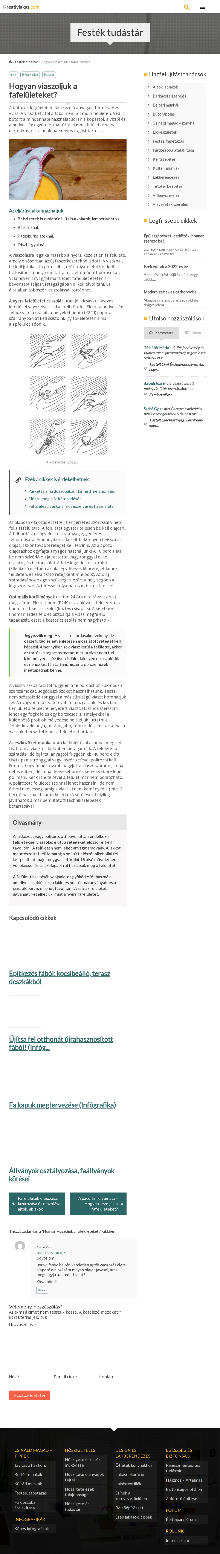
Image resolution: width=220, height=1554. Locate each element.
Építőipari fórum (181, 1519)
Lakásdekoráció (129, 1474)
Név (14, 1377)
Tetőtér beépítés (167, 186)
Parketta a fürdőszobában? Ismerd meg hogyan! (72, 491)
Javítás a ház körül (30, 1465)
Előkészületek (165, 132)
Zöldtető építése (181, 1498)
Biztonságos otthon (184, 1489)
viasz (50, 75)
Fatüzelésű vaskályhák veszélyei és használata (71, 506)
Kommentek (164, 333)
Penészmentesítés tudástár (183, 1468)
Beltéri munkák (166, 105)
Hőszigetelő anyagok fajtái (84, 1477)
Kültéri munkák (166, 168)
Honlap (106, 1377)
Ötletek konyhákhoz (134, 1465)
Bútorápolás (164, 114)
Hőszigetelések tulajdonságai (79, 1492)
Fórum (196, 333)
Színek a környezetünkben (131, 1495)
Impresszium (177, 1540)
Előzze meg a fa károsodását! (55, 498)
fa (15, 75)
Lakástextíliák (128, 1483)
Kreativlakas (21, 7)
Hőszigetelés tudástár (77, 1506)
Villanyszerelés (166, 195)
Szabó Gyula (153, 408)
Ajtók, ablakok (165, 87)
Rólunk (175, 1530)
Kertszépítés (164, 159)
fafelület (31, 75)
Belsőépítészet (129, 1507)
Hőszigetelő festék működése (83, 1462)
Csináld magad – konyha (173, 123)
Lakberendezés (166, 177)
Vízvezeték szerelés (170, 204)
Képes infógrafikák (31, 1528)
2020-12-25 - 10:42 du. (52, 1253)
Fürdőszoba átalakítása (173, 150)
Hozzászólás (22, 1325)
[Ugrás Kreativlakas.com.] (10, 62)
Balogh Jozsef (155, 383)
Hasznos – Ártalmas (184, 1480)
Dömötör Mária (156, 347)
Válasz (42, 1290)
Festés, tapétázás (168, 141)
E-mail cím (65, 1377)
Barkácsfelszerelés (169, 96)
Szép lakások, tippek (133, 1516)
